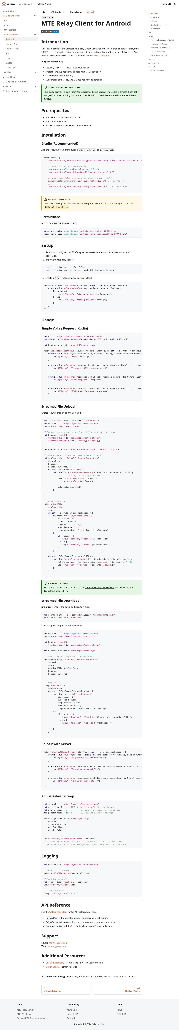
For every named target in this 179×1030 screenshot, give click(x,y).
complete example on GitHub (99, 587)
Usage (150, 36)
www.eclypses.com (56, 946)
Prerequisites (153, 17)
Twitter (70, 1018)
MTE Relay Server (25, 1009)
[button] (20, 72)
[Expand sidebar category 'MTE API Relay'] (35, 77)
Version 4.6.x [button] (25, 3)
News (119, 1009)
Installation (152, 21)
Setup (150, 32)
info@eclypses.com (57, 942)
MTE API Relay (24, 1014)
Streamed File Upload (159, 44)
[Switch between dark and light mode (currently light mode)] (175, 4)
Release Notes (44, 3)
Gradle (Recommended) (160, 25)
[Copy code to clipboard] (139, 157)
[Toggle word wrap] (134, 157)
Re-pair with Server (158, 51)
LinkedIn (71, 1014)
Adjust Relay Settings (159, 55)
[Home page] (43, 12)
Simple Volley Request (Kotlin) (162, 40)
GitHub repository (58, 911)
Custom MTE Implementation (31, 1018)
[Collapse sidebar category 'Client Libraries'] (35, 34)
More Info (105, 55)
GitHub (165, 3)
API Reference (153, 63)
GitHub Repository (55, 962)
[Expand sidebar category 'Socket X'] (35, 86)
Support (151, 67)
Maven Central (53, 966)
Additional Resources (156, 70)
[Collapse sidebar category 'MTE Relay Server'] (35, 16)
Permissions (155, 28)
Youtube (71, 1009)
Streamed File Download (160, 47)
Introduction (153, 13)
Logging (151, 59)
